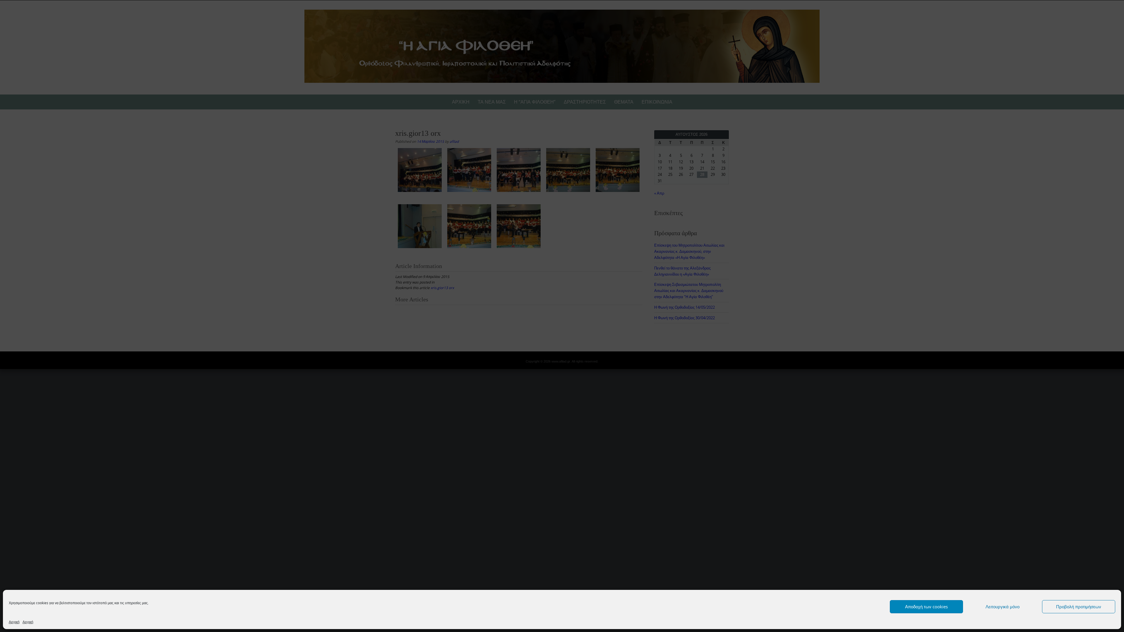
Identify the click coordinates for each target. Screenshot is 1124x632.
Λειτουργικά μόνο (1003, 606)
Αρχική (14, 621)
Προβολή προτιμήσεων (1078, 606)
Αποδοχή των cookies (926, 606)
